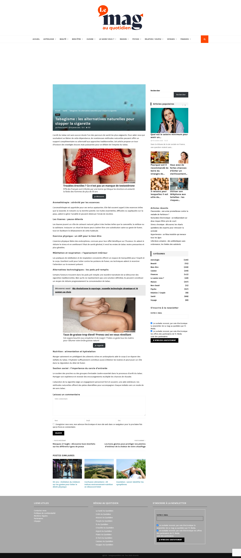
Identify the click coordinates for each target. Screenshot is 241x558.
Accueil (36, 39)
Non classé (155, 285)
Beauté (63, 39)
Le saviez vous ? (106, 39)
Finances (184, 39)
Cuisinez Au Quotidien (104, 541)
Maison (123, 39)
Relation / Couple (153, 39)
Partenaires (38, 518)
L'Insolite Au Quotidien (105, 528)
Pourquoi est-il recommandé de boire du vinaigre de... (159, 169)
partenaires (163, 337)
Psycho (135, 39)
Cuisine (90, 39)
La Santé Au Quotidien (104, 511)
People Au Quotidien (104, 521)
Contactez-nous (40, 511)
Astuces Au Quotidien (104, 518)
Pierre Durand (62, 127)
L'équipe (37, 521)
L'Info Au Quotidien (103, 514)
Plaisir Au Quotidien (103, 535)
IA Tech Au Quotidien (104, 538)
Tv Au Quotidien (102, 524)
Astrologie (48, 39)
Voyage (154, 300)
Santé (57, 114)
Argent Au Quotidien (104, 531)
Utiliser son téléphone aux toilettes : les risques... (178, 196)
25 (167, 141)
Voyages (171, 39)
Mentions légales (41, 516)
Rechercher (155, 91)
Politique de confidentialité (44, 513)
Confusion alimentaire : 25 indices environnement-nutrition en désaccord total (98, 484)
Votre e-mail (156, 313)
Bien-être (76, 39)
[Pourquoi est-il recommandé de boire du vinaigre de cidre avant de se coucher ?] (160, 157)
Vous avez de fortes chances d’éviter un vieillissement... (178, 169)
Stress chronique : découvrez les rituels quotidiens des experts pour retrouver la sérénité (167, 227)
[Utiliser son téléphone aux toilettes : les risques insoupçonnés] (179, 184)
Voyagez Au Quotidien (104, 545)
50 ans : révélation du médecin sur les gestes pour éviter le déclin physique (66, 484)
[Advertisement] (120, 61)
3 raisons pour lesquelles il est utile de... (159, 194)
